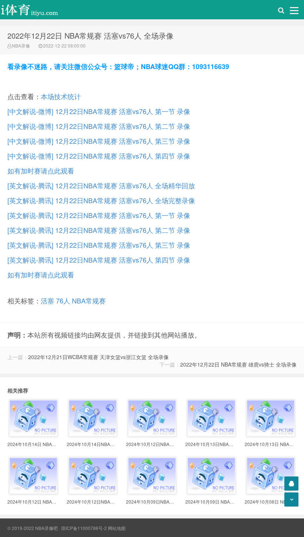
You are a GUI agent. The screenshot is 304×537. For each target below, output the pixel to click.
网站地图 (117, 528)
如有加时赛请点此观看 (40, 170)
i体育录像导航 (37, 9)
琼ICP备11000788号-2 (84, 528)
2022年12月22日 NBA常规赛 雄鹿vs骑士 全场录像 (238, 364)
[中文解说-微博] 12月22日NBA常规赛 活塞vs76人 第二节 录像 (98, 126)
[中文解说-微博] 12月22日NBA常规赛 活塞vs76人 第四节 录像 (98, 155)
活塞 (47, 300)
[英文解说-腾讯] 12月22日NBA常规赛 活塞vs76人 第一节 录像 (98, 215)
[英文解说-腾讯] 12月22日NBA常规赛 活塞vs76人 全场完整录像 (101, 200)
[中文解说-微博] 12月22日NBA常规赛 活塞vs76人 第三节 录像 (98, 141)
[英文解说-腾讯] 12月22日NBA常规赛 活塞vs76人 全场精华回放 (101, 185)
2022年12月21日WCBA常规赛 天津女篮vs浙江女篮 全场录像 (98, 357)
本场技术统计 (61, 96)
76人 (63, 300)
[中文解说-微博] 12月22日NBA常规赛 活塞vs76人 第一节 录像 (98, 111)
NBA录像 (21, 45)
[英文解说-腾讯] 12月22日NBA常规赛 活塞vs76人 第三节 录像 (98, 245)
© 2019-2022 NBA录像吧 (32, 528)
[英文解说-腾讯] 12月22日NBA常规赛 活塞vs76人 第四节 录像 (98, 259)
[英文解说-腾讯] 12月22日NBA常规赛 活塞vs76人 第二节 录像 (98, 230)
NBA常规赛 (89, 300)
